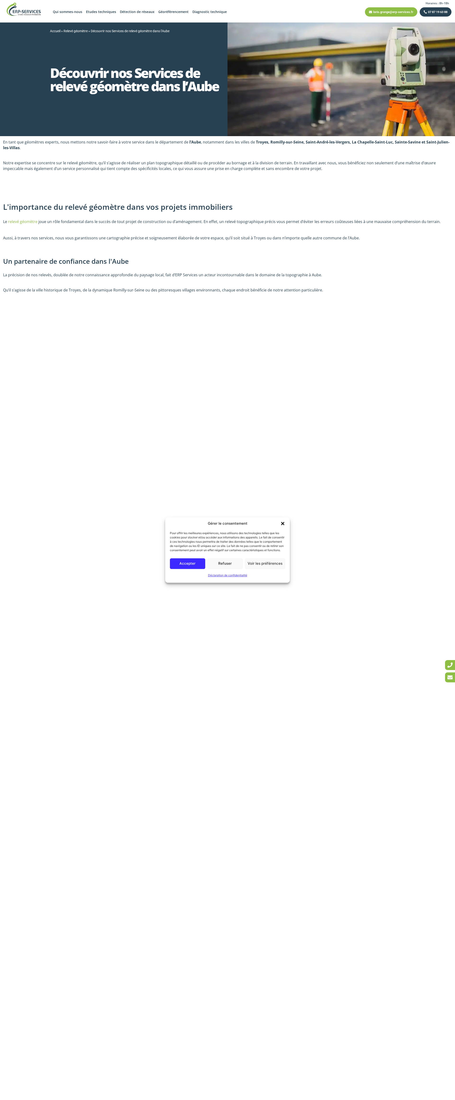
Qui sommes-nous (67, 11)
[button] (282, 523)
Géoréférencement (173, 11)
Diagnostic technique (209, 11)
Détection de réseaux (137, 11)
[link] (450, 665)
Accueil (55, 31)
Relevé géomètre (76, 31)
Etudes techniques (101, 11)
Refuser (225, 563)
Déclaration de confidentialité (227, 575)
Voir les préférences (265, 563)
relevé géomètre (22, 221)
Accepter (187, 563)
